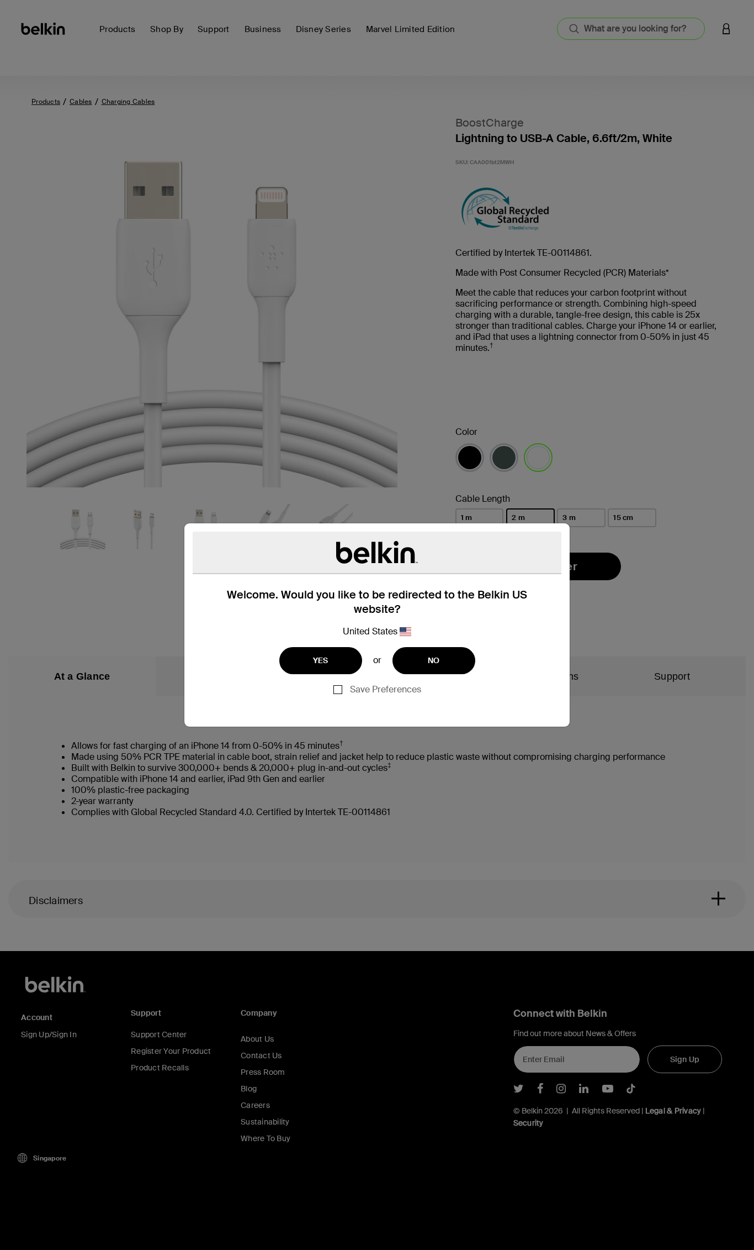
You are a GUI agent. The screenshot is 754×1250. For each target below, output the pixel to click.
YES (320, 660)
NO (434, 660)
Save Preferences (385, 689)
